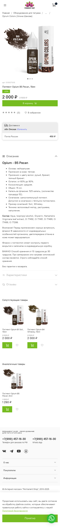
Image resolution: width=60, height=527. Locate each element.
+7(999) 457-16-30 (14, 439)
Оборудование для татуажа (26, 13)
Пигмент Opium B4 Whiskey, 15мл (35, 330)
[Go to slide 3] (32, 78)
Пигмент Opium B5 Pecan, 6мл (10, 394)
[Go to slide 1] (27, 78)
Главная (6, 13)
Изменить (22, 129)
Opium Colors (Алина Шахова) (17, 16)
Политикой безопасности (15, 510)
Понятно (30, 518)
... (46, 13)
